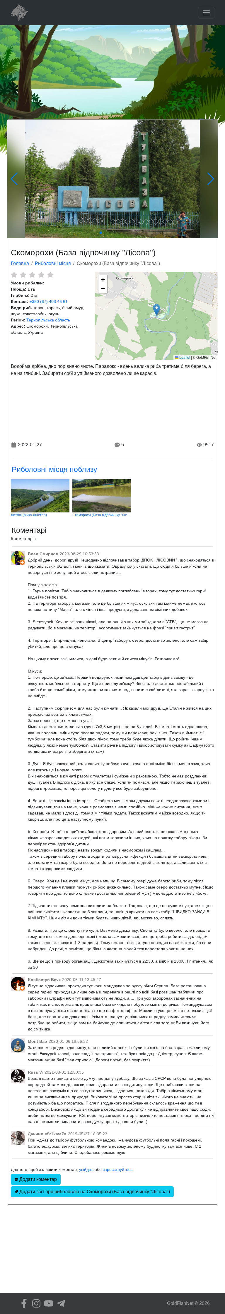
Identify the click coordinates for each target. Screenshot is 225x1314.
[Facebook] (22, 1303)
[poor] (23, 275)
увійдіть (86, 1169)
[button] (156, 310)
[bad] (14, 275)
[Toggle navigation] (206, 13)
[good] (41, 275)
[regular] (32, 275)
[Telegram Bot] (59, 1303)
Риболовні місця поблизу (54, 469)
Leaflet (184, 357)
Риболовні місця (53, 263)
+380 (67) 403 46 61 (49, 301)
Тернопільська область (48, 320)
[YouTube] (47, 1303)
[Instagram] (35, 1303)
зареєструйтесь (117, 1169)
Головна (20, 263)
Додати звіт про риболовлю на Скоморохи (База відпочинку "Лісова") (94, 1191)
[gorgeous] (50, 275)
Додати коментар (37, 1179)
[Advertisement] (112, 69)
